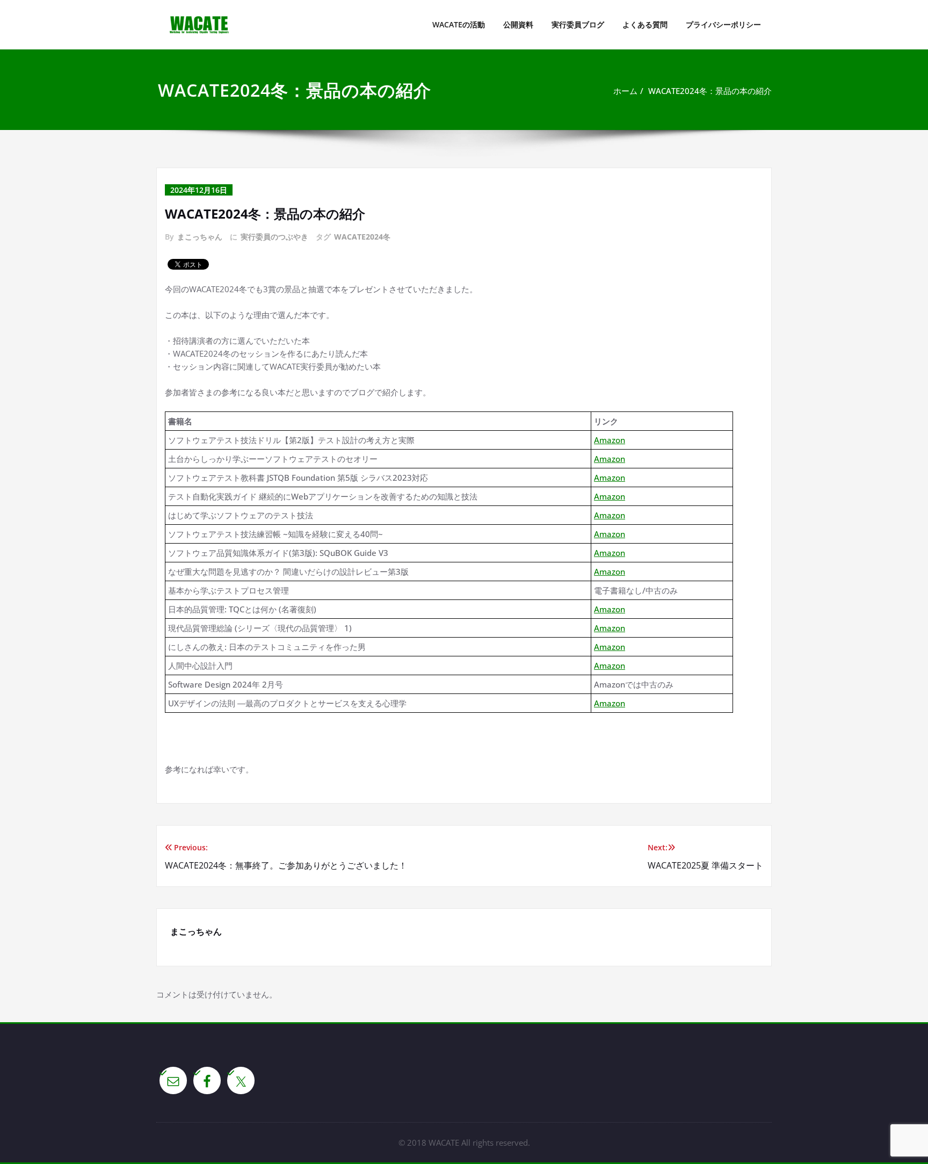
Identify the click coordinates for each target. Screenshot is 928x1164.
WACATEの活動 (458, 24)
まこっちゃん (199, 237)
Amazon (609, 440)
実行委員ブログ (578, 24)
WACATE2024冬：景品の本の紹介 (710, 90)
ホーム (625, 90)
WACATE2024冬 (362, 237)
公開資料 (518, 24)
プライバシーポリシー (723, 24)
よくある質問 (645, 24)
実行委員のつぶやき (274, 237)
